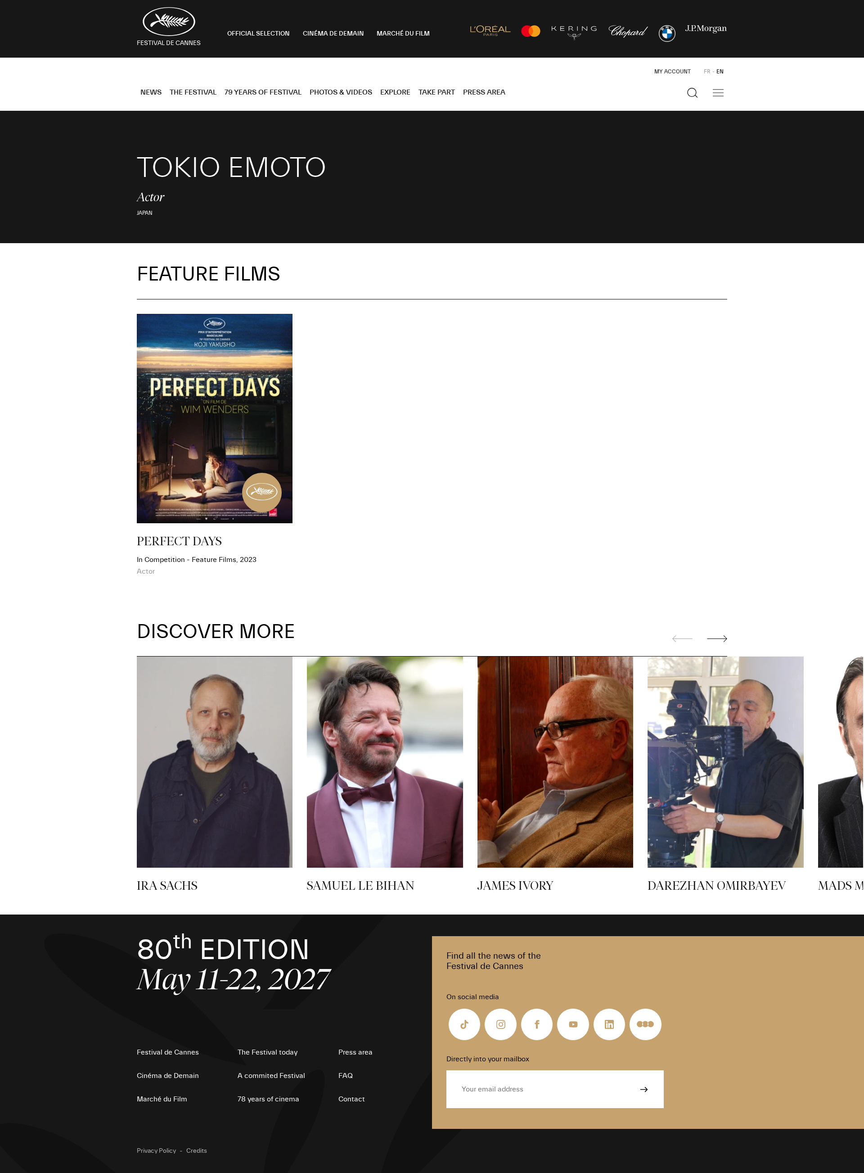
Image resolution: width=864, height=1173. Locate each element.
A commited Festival (271, 1076)
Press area (484, 92)
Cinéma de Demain (168, 1076)
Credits (196, 1151)
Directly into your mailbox (487, 1059)
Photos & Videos (341, 92)
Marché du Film (162, 1099)
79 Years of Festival (263, 92)
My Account (672, 71)
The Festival (193, 92)
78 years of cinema (268, 1099)
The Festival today (267, 1052)
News (151, 92)
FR (707, 71)
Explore (395, 92)
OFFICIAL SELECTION (258, 33)
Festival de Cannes (168, 1052)
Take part (436, 92)
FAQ (345, 1076)
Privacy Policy (156, 1151)
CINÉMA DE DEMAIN (333, 33)
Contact (351, 1099)
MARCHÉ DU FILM (403, 33)
